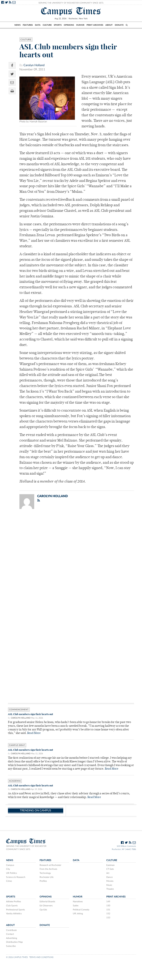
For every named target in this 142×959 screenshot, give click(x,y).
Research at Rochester (50, 865)
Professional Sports (15, 910)
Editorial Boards (47, 901)
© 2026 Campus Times (17, 957)
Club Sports (12, 905)
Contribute (11, 930)
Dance (109, 877)
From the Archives (48, 869)
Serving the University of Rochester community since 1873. (26, 847)
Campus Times (71, 11)
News (17, 25)
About (109, 25)
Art (107, 873)
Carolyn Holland (34, 65)
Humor (80, 25)
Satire (75, 905)
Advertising (11, 938)
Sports (58, 25)
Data (37, 25)
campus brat (17, 745)
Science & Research (15, 877)
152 (108, 913)
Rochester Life (46, 877)
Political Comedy (81, 910)
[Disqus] (71, 560)
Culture (47, 25)
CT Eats (110, 869)
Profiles (43, 881)
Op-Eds (43, 910)
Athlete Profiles (13, 901)
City (8, 869)
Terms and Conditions (41, 957)
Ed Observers (46, 905)
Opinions (69, 25)
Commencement (19, 710)
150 (108, 905)
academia (15, 781)
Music (109, 885)
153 (108, 917)
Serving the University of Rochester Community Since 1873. (71, 3)
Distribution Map (14, 942)
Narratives (78, 901)
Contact (10, 934)
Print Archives (95, 25)
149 (108, 901)
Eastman (110, 865)
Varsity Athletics (14, 913)
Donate (119, 25)
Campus (10, 865)
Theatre (110, 889)
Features (28, 25)
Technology (45, 873)
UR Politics (11, 873)
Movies (109, 881)
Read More (34, 733)
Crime (9, 881)
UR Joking (78, 913)
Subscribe (11, 946)
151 (108, 910)
